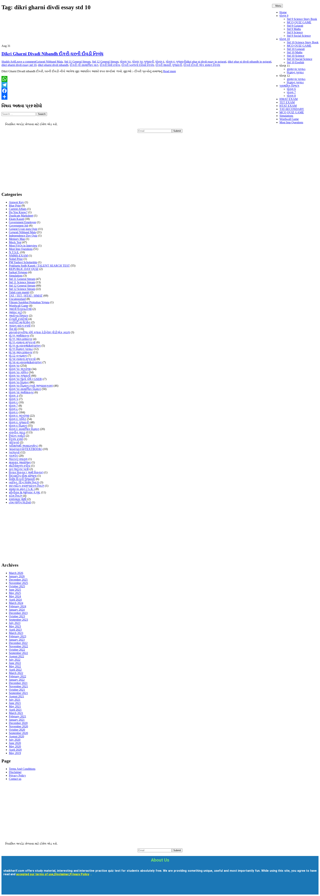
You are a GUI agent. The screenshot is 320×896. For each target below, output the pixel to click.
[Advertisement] (112, 162)
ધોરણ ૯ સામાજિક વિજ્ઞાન (24, 429)
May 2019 (15, 753)
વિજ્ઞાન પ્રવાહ (295, 72)
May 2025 (15, 593)
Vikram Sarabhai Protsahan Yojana (29, 302)
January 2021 (17, 719)
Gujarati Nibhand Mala (49, 61)
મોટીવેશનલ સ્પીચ (19, 465)
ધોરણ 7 (291, 92)
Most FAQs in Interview (23, 245)
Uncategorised (17, 299)
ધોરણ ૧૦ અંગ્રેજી (20, 369)
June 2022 (15, 663)
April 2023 (15, 629)
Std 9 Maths (294, 29)
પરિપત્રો (14, 442)
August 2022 (16, 656)
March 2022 (16, 673)
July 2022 (14, 659)
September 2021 (18, 693)
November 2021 (18, 686)
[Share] (160, 97)
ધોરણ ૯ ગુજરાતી (176, 61)
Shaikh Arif (8, 61)
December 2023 (18, 613)
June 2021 (15, 703)
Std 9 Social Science (299, 35)
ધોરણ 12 (284, 75)
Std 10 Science (295, 55)
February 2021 (17, 716)
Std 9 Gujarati (295, 25)
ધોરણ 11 (284, 65)
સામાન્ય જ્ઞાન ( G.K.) (22, 489)
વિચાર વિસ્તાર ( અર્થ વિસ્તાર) (26, 472)
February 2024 (17, 606)
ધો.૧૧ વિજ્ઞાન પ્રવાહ (21, 349)
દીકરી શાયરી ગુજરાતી (169, 65)
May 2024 (15, 596)
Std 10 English (295, 62)
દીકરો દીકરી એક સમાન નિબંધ (202, 65)
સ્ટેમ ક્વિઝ (15, 495)
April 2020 (15, 749)
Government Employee (22, 222)
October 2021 (17, 689)
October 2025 (17, 586)
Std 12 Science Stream (22, 289)
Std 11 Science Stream (22, 282)
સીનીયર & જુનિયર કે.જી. (24, 492)
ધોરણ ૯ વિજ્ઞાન (18, 425)
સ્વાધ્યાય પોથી (17, 499)
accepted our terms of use (35, 874)
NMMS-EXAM (18, 255)
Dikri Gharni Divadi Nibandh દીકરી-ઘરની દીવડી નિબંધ (52, 53)
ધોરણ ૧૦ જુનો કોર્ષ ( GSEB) (25, 379)
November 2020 (18, 726)
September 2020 (18, 733)
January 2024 (17, 609)
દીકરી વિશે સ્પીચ (110, 65)
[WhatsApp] (160, 79)
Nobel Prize (16, 258)
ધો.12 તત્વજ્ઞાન (18, 355)
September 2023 (18, 619)
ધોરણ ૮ (13, 409)
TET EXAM (287, 102)
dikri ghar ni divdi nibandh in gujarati (249, 61)
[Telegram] (160, 85)
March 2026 (16, 573)
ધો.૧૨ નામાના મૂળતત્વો (22, 359)
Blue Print (15, 205)
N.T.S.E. (14, 252)
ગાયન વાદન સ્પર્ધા (20, 325)
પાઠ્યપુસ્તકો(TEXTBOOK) (25, 449)
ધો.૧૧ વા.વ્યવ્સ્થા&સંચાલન (25, 345)
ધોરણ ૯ (159, 61)
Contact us (15, 778)
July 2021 (14, 699)
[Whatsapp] (40, 887)
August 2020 (16, 736)
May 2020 (15, 746)
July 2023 (14, 623)
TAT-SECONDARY (291, 109)
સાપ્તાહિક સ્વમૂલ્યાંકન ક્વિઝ (26, 485)
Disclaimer (15, 772)
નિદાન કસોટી (17, 435)
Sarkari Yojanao (18, 272)
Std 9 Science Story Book (302, 19)
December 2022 (18, 643)
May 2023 (15, 626)
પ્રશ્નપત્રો (14, 452)
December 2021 (18, 683)
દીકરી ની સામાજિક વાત (84, 65)
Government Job (18, 225)
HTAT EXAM (288, 105)
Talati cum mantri (19, 292)
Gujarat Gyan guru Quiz (23, 228)
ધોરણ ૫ (13, 399)
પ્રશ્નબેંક (13, 455)
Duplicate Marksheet (21, 215)
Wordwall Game (289, 119)
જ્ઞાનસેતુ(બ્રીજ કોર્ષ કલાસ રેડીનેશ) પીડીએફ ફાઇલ (39, 332)
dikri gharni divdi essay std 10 (18, 65)
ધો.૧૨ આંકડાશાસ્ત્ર (20, 352)
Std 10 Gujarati (296, 49)
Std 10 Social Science (299, 59)
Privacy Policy (17, 775)
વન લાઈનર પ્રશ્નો (19, 469)
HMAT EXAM (288, 99)
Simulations (286, 115)
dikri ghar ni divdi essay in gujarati (206, 61)
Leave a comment (25, 61)
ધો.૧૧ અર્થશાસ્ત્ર (19, 335)
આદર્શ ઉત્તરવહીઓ (20, 309)
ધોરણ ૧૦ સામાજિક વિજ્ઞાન (25, 389)
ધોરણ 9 (283, 15)
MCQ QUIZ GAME (299, 22)
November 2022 (18, 646)
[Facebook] (160, 91)
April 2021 (15, 709)
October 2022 (17, 649)
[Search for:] (18, 113)
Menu (278, 5)
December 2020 (18, 723)
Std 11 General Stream (77, 61)
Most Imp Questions (291, 122)
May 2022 (15, 666)
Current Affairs (17, 208)
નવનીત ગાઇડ (17, 432)
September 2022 (18, 653)
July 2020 (14, 739)
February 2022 (17, 676)
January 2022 (17, 679)
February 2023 (17, 636)
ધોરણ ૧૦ (125, 61)
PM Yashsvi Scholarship (23, 262)
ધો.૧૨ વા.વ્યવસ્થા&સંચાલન (25, 362)
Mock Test (15, 242)
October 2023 (17, 616)
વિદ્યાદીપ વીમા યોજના (23, 475)
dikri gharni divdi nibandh (53, 65)
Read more (169, 71)
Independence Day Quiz (23, 235)
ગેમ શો (13, 329)
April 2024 (15, 599)
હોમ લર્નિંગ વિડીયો (20, 502)
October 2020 (17, 729)
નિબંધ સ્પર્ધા (16, 439)
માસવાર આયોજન (20, 462)
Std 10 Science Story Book (303, 42)
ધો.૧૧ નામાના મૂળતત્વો (22, 342)
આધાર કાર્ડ (15, 312)
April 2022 (15, 669)
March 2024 (16, 603)
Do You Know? (18, 212)
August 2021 (16, 696)
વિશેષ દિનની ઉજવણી (22, 479)
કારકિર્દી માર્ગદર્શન (19, 322)
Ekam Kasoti (16, 218)
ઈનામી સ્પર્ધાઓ (18, 319)
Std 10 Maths (294, 52)
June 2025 (15, 589)
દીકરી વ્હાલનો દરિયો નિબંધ (137, 65)
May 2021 (15, 706)
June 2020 (15, 743)
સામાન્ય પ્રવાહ (296, 69)
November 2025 (18, 583)
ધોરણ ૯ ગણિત (17, 419)
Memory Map (17, 238)
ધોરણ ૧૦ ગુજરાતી (143, 61)
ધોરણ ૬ (13, 402)
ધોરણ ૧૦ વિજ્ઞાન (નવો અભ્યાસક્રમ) (31, 385)
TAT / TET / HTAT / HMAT (26, 295)
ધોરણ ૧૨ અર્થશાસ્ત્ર (21, 392)
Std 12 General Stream (105, 61)
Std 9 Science (295, 32)
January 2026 (17, 576)
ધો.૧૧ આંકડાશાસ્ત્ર (20, 339)
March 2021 (16, 713)
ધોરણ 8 (291, 95)
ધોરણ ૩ (13, 395)
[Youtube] (19, 887)
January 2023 (17, 639)
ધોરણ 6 (291, 89)
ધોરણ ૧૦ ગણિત (18, 372)
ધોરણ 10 (284, 39)
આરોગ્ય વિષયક (18, 315)
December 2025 (18, 579)
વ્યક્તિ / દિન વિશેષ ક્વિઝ (24, 482)
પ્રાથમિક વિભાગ (289, 85)
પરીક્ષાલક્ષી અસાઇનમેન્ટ (23, 445)
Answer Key (16, 202)
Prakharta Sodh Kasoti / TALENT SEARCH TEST (39, 265)
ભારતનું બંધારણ (18, 459)
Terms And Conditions (22, 768)
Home (283, 12)
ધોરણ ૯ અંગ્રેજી (19, 415)
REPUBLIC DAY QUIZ (24, 269)
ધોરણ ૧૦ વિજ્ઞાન (19, 382)
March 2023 (16, 633)
